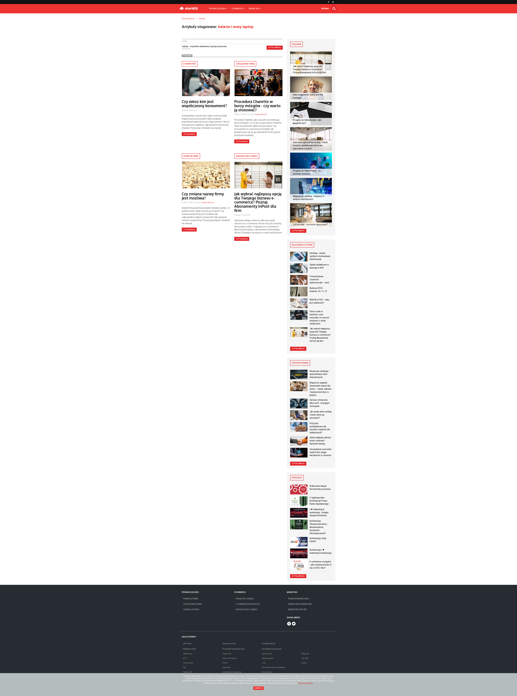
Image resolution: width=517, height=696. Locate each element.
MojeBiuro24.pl (189, 649)
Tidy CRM (304, 658)
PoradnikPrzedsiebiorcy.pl (233, 649)
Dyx (184, 667)
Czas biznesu (188, 663)
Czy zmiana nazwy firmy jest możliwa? (203, 195)
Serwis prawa (267, 654)
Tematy (202, 18)
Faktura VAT (187, 672)
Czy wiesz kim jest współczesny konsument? (204, 103)
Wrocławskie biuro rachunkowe (273, 667)
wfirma (325, 9)
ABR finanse (187, 654)
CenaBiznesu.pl (268, 643)
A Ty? (185, 658)
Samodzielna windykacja (232, 672)
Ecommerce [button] (238, 9)
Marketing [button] (254, 9)
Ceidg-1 (304, 663)
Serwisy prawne (267, 658)
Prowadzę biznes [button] (217, 9)
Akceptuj (258, 688)
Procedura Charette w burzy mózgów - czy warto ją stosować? (257, 105)
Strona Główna (188, 18)
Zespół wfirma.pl (261, 114)
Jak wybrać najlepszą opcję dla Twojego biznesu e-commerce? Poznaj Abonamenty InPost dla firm (258, 202)
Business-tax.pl (229, 643)
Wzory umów (267, 672)
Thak (264, 663)
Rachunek (226, 667)
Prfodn (225, 663)
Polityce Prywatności (305, 683)
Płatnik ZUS (227, 654)
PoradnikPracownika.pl (271, 649)
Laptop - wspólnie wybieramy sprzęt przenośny (204, 46)
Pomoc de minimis (230, 658)
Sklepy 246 (305, 654)
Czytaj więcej (274, 47)
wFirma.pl (187, 643)
